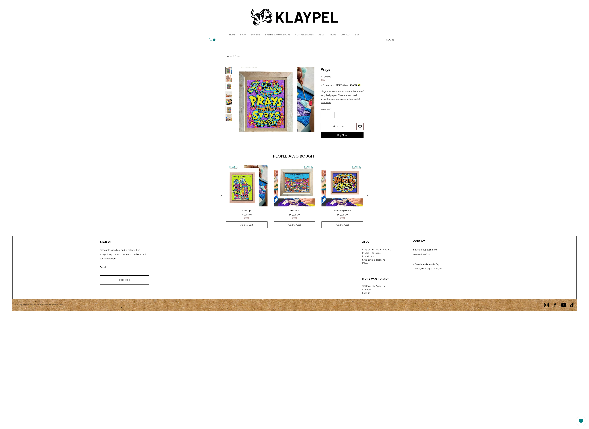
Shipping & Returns (374, 260)
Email (103, 267)
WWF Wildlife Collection (373, 286)
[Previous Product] (221, 196)
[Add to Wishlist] (360, 126)
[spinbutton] (327, 115)
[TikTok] (572, 305)
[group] (294, 196)
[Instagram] (546, 305)
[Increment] (332, 115)
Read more (326, 102)
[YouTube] (563, 305)
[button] (212, 39)
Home (228, 56)
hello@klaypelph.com (425, 249)
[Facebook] (555, 305)
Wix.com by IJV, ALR (56, 304)
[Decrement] (323, 115)
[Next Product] (368, 196)
